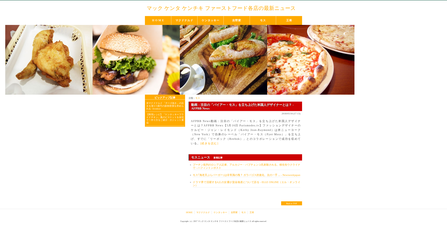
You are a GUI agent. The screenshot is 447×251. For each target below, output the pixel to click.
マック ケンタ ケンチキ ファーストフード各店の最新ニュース (221, 8)
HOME (189, 212)
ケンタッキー (210, 20)
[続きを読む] (209, 143)
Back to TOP (291, 203)
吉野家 (236, 20)
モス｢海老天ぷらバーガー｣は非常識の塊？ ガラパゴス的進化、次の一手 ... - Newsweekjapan (246, 175)
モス (263, 20)
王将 (289, 20)
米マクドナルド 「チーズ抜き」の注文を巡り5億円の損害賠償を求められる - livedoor (165, 106)
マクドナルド (184, 20)
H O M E (158, 20)
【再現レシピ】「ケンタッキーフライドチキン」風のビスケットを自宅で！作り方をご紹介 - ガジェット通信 (165, 118)
